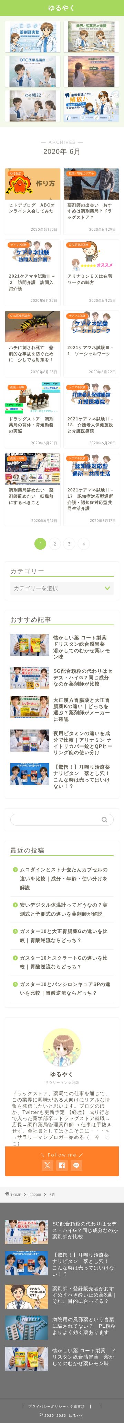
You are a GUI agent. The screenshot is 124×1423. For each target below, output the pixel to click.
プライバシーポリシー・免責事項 (56, 1406)
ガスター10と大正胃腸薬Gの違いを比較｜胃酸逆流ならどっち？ (64, 936)
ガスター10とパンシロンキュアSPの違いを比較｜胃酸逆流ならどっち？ (65, 989)
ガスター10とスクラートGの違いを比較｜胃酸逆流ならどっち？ (64, 962)
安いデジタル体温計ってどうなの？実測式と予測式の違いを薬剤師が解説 (64, 909)
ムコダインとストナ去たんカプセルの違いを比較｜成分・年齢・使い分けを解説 (64, 878)
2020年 (35, 1195)
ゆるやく (62, 7)
